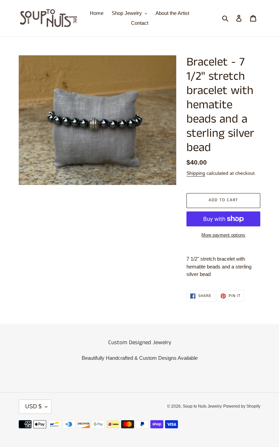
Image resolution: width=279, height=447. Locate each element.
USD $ (33, 406)
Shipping (195, 173)
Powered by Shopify (241, 406)
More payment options (223, 235)
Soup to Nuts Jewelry (202, 406)
